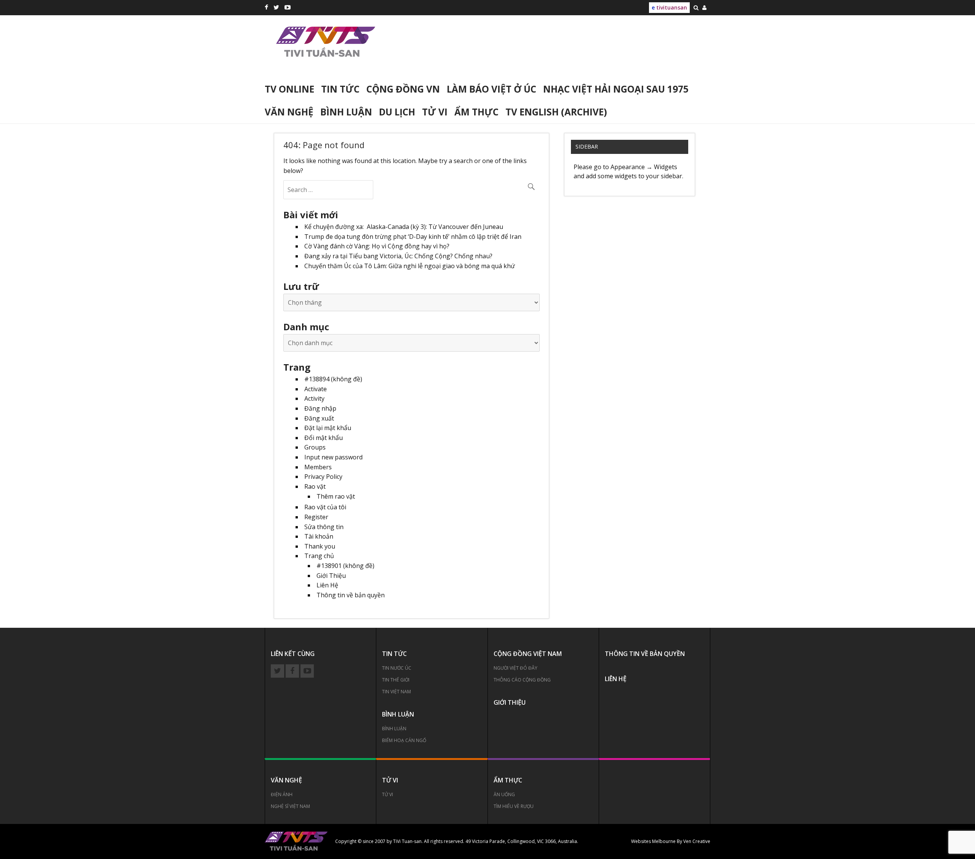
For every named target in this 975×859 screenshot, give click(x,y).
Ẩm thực (476, 112)
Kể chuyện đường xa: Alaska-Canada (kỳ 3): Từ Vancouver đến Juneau (403, 226)
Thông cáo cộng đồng (522, 680)
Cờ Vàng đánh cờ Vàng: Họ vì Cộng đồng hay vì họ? (376, 246)
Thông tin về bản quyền (350, 595)
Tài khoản (318, 536)
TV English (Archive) (556, 112)
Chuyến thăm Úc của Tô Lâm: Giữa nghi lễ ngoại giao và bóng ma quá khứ (409, 266)
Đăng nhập (320, 408)
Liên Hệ (327, 585)
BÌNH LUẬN (346, 112)
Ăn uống (504, 794)
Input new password (333, 457)
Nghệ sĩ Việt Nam (290, 806)
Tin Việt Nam (396, 691)
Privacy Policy (323, 476)
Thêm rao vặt (335, 496)
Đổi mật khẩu (323, 437)
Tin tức (340, 89)
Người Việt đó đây (515, 668)
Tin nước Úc (396, 668)
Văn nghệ (289, 112)
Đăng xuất (319, 418)
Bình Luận (394, 728)
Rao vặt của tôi (325, 507)
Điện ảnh (281, 794)
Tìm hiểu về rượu (514, 806)
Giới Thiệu (331, 575)
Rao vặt (315, 486)
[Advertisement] (560, 52)
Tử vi (435, 112)
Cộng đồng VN (403, 89)
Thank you (319, 546)
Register (316, 517)
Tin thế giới (395, 680)
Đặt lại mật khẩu (327, 428)
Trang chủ (319, 556)
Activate (315, 389)
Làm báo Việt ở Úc (491, 89)
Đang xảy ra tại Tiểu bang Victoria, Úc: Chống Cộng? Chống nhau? (398, 256)
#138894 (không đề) (333, 379)
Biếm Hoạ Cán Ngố (404, 740)
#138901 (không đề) (345, 565)
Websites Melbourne (653, 841)
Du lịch (397, 112)
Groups (315, 447)
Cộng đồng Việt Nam (528, 653)
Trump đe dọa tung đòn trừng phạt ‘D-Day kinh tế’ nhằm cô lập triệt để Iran (412, 236)
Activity (314, 398)
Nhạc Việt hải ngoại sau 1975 (616, 89)
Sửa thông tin (324, 527)
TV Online (289, 89)
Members (318, 467)
